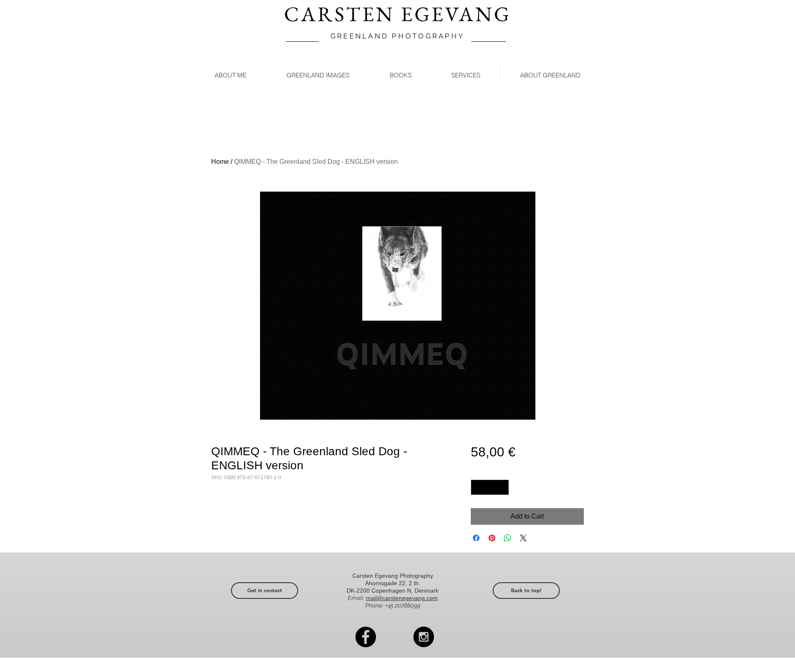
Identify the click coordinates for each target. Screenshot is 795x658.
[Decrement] (477, 487)
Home (220, 161)
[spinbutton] (489, 487)
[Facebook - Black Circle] (365, 637)
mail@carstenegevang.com (402, 598)
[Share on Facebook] (476, 538)
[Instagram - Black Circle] (423, 637)
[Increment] (502, 487)
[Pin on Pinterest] (492, 538)
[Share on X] (523, 538)
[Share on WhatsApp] (508, 538)
